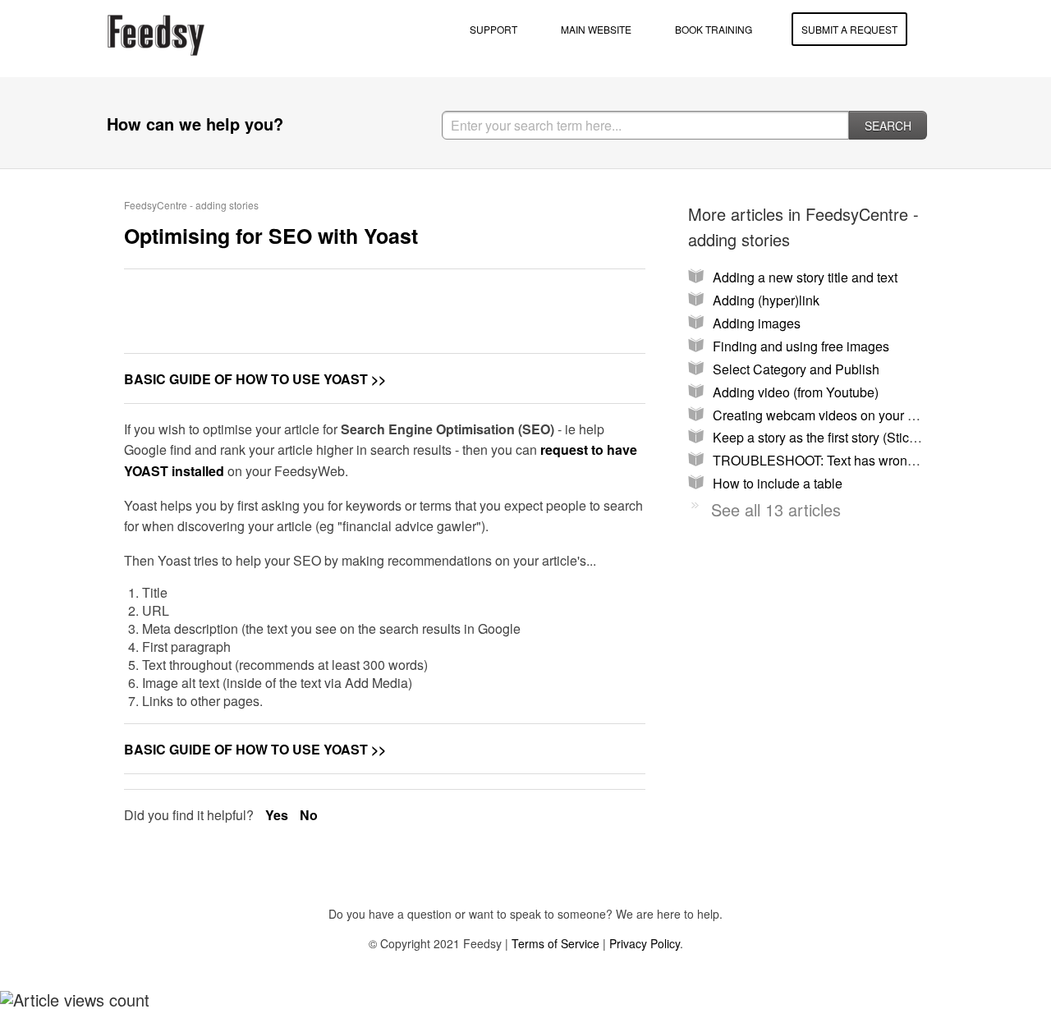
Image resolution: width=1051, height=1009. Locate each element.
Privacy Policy (644, 943)
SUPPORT (493, 29)
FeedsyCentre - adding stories (191, 205)
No (309, 814)
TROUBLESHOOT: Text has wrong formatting (844, 460)
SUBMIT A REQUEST (849, 29)
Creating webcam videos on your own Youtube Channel (875, 415)
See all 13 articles (776, 509)
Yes (278, 814)
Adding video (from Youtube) (796, 392)
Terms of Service (555, 943)
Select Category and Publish (796, 369)
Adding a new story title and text (805, 277)
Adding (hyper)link (766, 300)
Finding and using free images (801, 346)
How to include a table (777, 483)
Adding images (757, 323)
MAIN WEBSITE (596, 29)
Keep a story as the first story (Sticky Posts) (837, 437)
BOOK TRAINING (713, 29)
